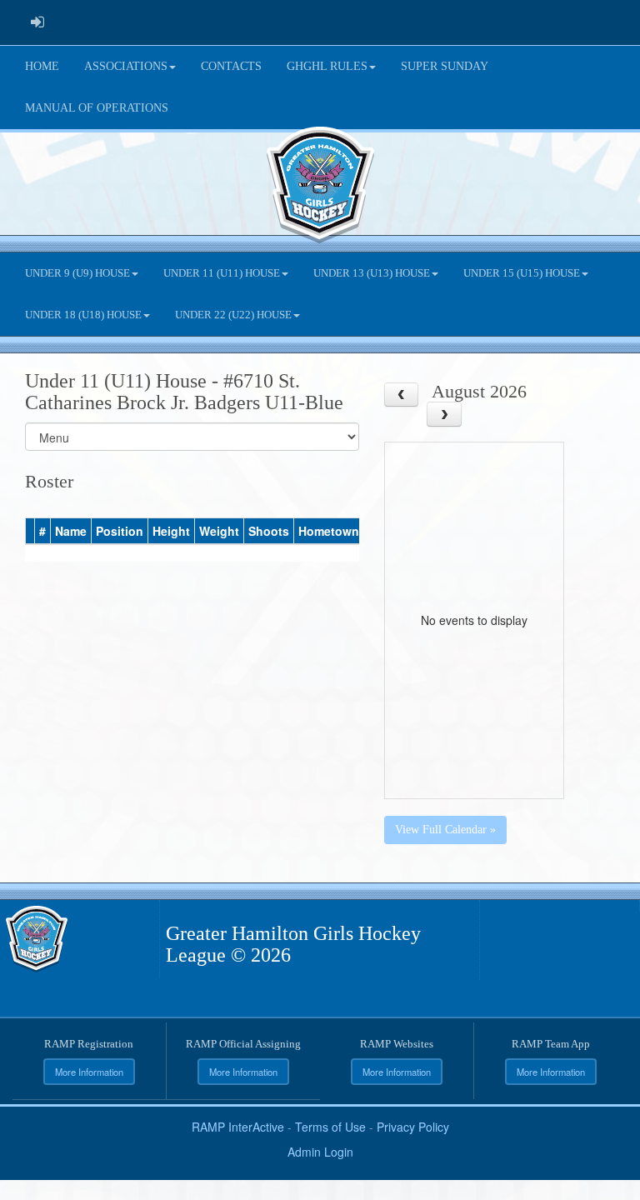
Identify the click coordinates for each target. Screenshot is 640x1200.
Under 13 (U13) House (371, 273)
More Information (89, 1071)
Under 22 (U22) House (233, 315)
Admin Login (320, 1151)
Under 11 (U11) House (221, 273)
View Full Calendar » (445, 829)
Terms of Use (330, 1126)
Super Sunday (444, 66)
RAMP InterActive (238, 1126)
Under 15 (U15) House (521, 273)
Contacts (231, 66)
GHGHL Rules (327, 66)
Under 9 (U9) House (77, 273)
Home (42, 66)
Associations (126, 66)
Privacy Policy (413, 1126)
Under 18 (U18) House (83, 315)
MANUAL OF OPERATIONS (96, 108)
